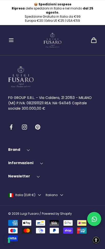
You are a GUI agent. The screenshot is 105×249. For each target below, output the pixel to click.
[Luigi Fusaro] (52, 40)
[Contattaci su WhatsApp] (94, 219)
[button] (11, 40)
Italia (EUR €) (25, 195)
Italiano (52, 195)
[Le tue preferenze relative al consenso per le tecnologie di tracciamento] (9, 240)
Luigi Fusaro (29, 214)
